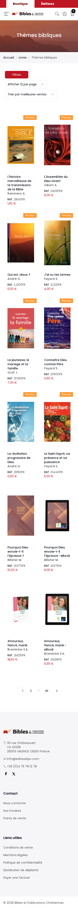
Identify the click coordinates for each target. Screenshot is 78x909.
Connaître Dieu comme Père (55, 364)
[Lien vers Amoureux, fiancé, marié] (20, 609)
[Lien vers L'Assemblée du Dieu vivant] (57, 145)
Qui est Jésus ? (18, 277)
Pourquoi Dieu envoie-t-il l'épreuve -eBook (57, 553)
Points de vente (14, 818)
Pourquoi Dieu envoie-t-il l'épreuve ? (17, 553)
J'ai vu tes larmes (57, 277)
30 (46, 691)
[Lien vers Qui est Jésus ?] (20, 243)
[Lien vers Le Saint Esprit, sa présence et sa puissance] (57, 422)
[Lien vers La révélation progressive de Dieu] (20, 422)
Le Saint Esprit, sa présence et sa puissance (57, 460)
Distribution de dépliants (20, 870)
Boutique (20, 4)
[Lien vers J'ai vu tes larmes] (57, 243)
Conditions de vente (18, 847)
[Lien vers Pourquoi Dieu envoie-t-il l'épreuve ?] (20, 515)
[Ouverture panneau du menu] (6, 14)
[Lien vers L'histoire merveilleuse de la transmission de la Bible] (20, 145)
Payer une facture (16, 878)
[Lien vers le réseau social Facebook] (5, 774)
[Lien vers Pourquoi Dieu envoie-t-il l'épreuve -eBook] (57, 515)
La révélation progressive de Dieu (18, 460)
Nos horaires (12, 811)
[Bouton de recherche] (57, 14)
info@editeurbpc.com (23, 759)
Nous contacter (14, 803)
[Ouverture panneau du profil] (65, 14)
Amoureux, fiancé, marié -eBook (55, 647)
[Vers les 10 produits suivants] (56, 691)
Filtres (16, 75)
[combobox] (26, 84)
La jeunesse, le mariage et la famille (18, 366)
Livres (23, 57)
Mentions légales (15, 855)
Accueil (8, 57)
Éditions (47, 4)
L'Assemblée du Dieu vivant (56, 181)
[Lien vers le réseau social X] (14, 774)
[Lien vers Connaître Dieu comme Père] (57, 328)
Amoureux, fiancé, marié (17, 645)
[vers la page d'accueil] (39, 731)
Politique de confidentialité (22, 862)
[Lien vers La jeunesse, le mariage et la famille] (20, 328)
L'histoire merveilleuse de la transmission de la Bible (19, 185)
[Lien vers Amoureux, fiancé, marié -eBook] (57, 609)
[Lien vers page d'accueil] (27, 13)
